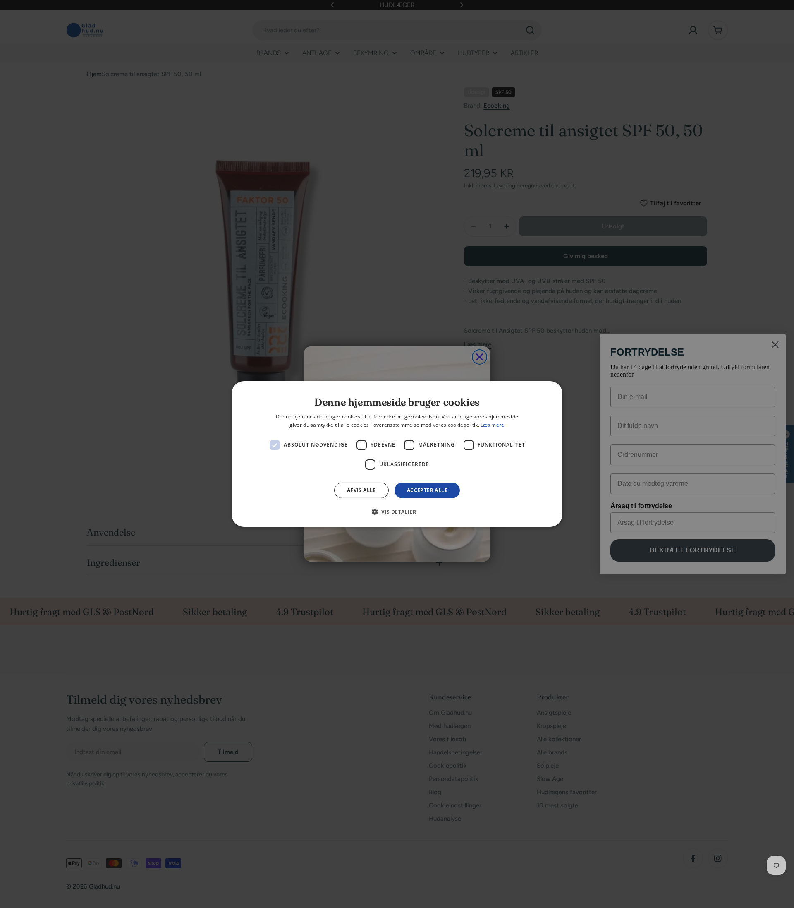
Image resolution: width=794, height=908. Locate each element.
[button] (397, 511)
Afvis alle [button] (361, 490)
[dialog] (397, 454)
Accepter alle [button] (427, 490)
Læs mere (492, 424)
